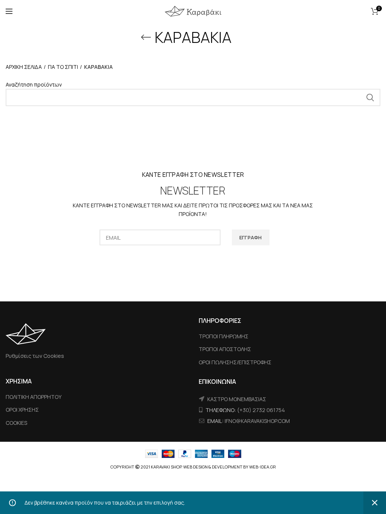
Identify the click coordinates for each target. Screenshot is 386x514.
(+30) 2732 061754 (261, 410)
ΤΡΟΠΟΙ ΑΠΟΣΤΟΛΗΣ (225, 349)
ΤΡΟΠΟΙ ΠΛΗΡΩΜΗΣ (223, 336)
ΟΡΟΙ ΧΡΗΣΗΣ (22, 409)
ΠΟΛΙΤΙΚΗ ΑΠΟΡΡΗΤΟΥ (33, 396)
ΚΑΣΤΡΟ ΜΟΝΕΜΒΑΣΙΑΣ (236, 399)
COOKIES (16, 422)
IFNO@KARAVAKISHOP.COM (257, 420)
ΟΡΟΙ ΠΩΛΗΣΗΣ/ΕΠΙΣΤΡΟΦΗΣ (235, 362)
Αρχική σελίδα (24, 66)
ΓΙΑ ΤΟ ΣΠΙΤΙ (63, 66)
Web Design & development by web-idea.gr (229, 467)
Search (370, 97)
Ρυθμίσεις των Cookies (35, 355)
